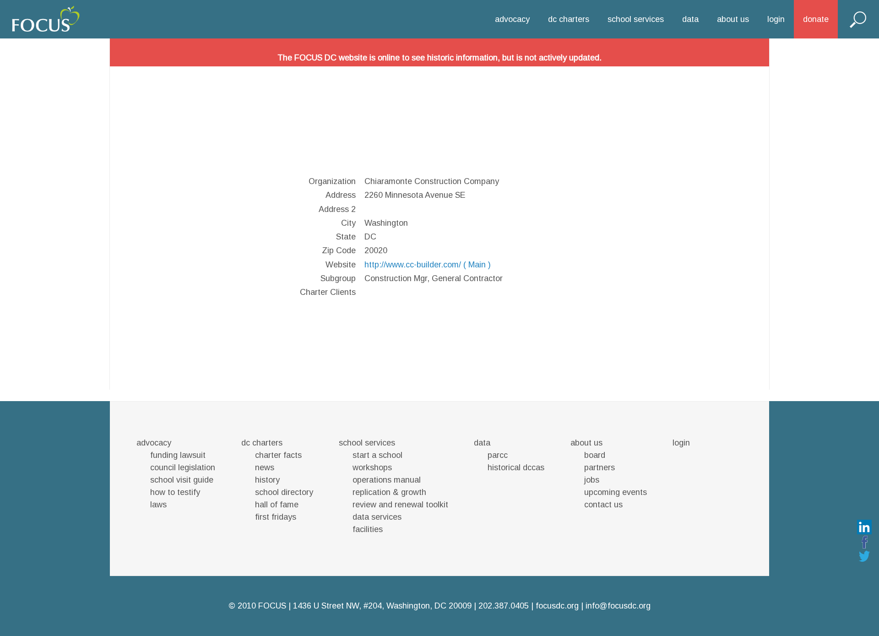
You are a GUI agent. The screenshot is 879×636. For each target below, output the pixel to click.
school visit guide (181, 479)
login (776, 19)
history (267, 479)
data (690, 19)
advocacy (512, 19)
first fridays (275, 517)
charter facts (278, 455)
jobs (591, 479)
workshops (372, 467)
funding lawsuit (178, 455)
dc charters (568, 19)
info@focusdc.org (618, 605)
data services (377, 517)
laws (158, 504)
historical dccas (516, 467)
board (594, 455)
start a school (377, 455)
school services (636, 19)
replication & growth (389, 492)
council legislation (182, 467)
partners (599, 467)
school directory (284, 492)
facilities (368, 529)
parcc (498, 455)
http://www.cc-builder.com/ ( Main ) (427, 264)
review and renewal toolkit (400, 504)
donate (816, 19)
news (264, 467)
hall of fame (276, 504)
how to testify (175, 492)
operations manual (387, 479)
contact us (603, 504)
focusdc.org (557, 605)
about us (733, 19)
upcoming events (615, 492)
